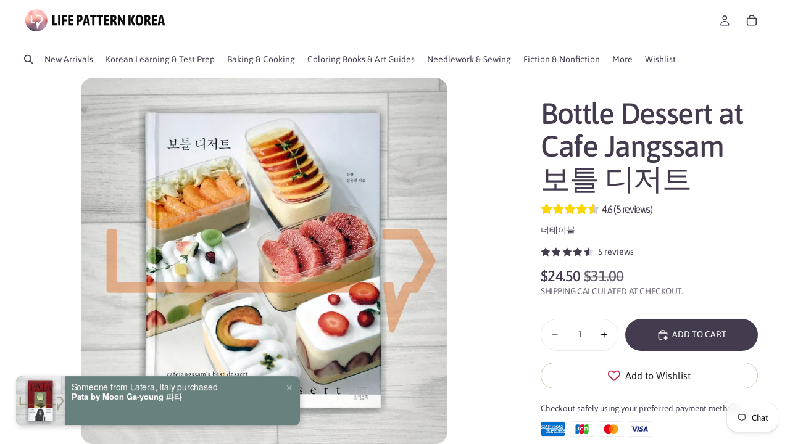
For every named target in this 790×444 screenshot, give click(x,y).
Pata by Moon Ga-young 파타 (127, 396)
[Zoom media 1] (264, 261)
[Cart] (751, 20)
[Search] (28, 59)
